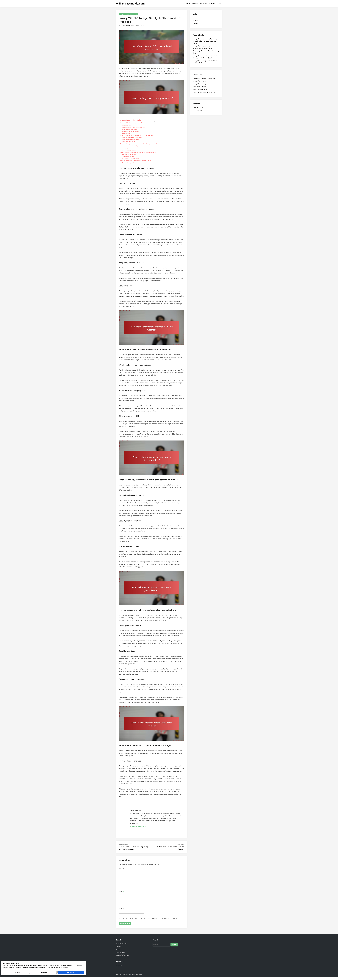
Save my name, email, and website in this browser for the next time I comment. (148, 918)
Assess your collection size (129, 154)
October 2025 (197, 110)
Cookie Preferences (122, 955)
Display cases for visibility (128, 141)
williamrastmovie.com (130, 3)
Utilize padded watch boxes (129, 129)
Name (121, 892)
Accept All (70, 972)
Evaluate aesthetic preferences (130, 158)
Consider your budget (128, 156)
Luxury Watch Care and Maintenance (128, 14)
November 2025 (198, 107)
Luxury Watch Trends (199, 86)
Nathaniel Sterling (125, 25)
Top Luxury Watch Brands (201, 89)
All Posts (195, 3)
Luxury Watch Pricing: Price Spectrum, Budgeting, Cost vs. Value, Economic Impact (205, 41)
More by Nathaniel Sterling (138, 826)
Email (121, 900)
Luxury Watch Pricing (199, 84)
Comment (123, 868)
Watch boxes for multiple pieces (130, 139)
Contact (212, 3)
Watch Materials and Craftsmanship (204, 92)
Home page (203, 3)
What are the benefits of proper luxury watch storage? (136, 160)
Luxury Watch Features (200, 81)
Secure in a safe (126, 133)
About (188, 3)
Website (122, 908)
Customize (16, 972)
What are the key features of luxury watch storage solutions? (138, 144)
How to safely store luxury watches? (131, 123)
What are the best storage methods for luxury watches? (137, 135)
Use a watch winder (127, 125)
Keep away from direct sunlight (130, 131)
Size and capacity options (129, 150)
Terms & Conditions (122, 944)
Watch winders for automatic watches (132, 137)
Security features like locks (129, 148)
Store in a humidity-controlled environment (133, 127)
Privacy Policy (120, 952)
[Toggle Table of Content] (155, 120)
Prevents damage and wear (129, 162)
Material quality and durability (130, 146)
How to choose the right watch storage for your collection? (138, 152)
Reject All (43, 972)
